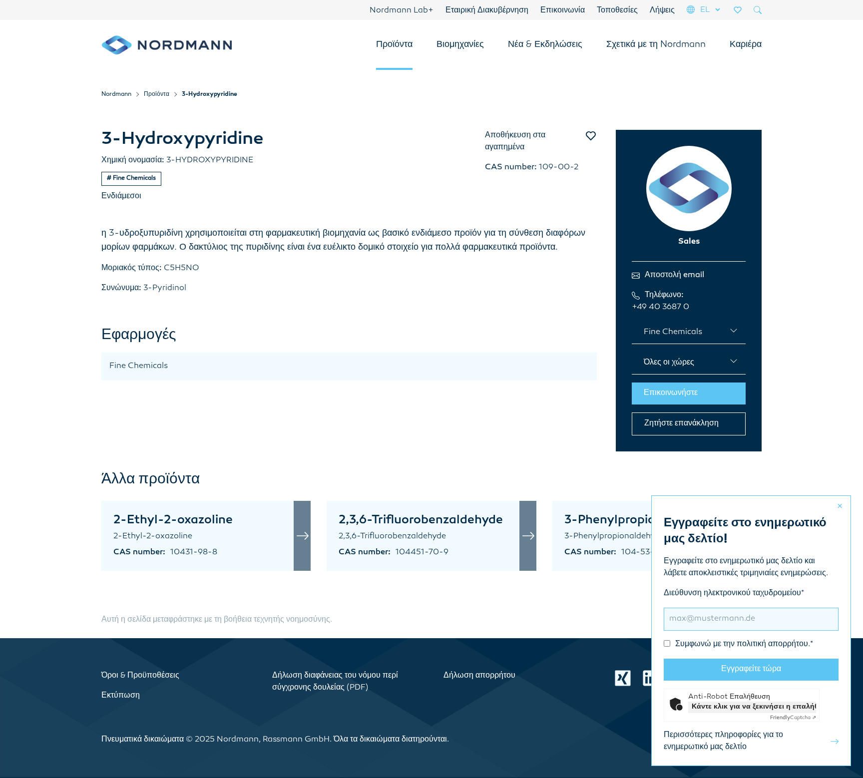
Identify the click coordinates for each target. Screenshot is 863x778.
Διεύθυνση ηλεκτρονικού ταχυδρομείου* (738, 619)
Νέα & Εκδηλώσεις (545, 45)
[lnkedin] (651, 678)
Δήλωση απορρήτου (479, 676)
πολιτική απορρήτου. (773, 644)
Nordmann (116, 94)
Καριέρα (746, 45)
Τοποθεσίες (617, 10)
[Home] (166, 44)
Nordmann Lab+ (401, 10)
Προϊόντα (394, 45)
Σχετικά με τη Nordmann (656, 45)
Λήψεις (662, 10)
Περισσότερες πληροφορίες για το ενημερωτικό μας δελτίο (723, 741)
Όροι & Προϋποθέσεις (140, 676)
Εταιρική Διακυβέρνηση (486, 10)
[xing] (623, 678)
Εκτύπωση (120, 696)
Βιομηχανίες (460, 45)
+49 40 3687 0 (660, 307)
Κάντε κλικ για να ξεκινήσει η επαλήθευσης (754, 707)
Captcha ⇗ (793, 718)
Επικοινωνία (562, 10)
